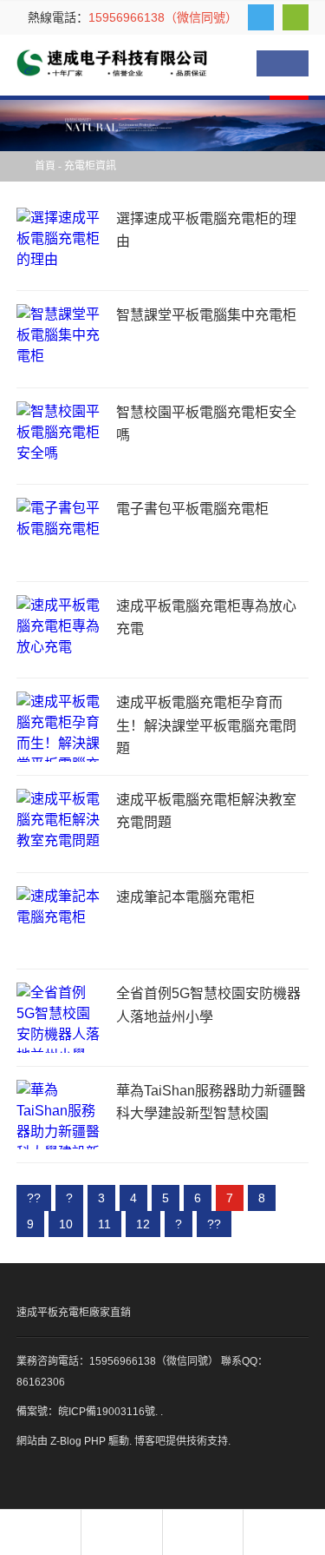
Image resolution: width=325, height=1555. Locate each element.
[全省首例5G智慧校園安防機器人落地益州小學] (59, 1018)
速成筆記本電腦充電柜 (185, 897)
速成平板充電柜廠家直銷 (73, 1313)
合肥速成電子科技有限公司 (111, 63)
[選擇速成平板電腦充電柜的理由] (59, 243)
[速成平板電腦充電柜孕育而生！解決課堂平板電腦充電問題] (59, 726)
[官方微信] (296, 17)
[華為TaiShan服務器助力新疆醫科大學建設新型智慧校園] (59, 1115)
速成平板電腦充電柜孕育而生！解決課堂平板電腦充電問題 (206, 725)
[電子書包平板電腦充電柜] (59, 533)
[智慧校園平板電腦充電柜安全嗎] (59, 436)
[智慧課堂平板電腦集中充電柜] (59, 339)
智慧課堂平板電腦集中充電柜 (206, 315)
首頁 (45, 166)
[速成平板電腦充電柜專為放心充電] (59, 630)
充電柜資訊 (90, 166)
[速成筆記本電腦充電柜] (59, 921)
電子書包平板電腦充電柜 (192, 508)
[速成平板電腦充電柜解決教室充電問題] (59, 824)
